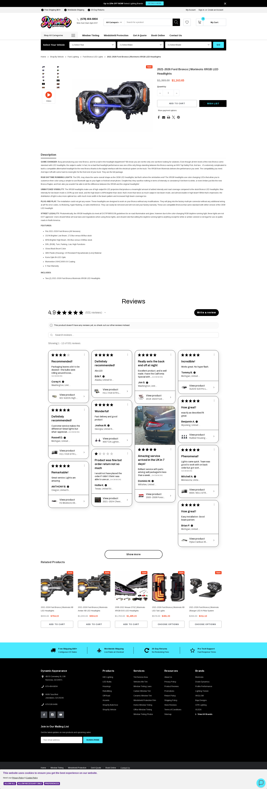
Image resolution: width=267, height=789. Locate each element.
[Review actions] (84, 354)
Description (48, 154)
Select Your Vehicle (54, 45)
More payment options (167, 110)
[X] (173, 117)
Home (43, 768)
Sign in (201, 10)
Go (218, 45)
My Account (190, 10)
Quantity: (161, 87)
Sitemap (167, 714)
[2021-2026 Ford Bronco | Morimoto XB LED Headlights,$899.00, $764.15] (57, 587)
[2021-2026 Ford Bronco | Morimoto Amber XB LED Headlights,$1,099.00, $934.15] (94, 587)
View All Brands (204, 714)
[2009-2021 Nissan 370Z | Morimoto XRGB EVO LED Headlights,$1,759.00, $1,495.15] (131, 587)
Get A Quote (96, 768)
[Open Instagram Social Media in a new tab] (52, 714)
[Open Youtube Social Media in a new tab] (60, 714)
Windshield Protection (77, 768)
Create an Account (215, 10)
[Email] (163, 117)
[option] (64, 650)
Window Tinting (57, 768)
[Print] (168, 117)
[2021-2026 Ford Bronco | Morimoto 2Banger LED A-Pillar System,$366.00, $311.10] (205, 587)
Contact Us (125, 768)
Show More (56, 376)
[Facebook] (158, 117)
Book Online (111, 768)
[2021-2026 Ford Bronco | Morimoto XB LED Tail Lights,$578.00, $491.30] (168, 587)
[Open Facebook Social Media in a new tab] (44, 714)
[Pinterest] (178, 117)
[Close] (225, 3)
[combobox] (148, 22)
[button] (105, 312)
